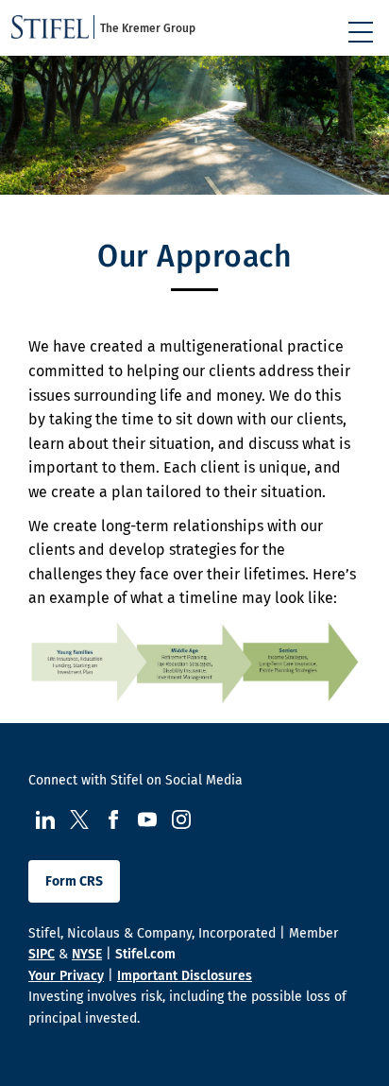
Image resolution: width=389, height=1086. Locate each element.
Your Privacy (66, 976)
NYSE (87, 954)
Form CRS (74, 881)
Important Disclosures (184, 976)
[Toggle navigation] (360, 32)
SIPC (41, 954)
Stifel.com (145, 954)
